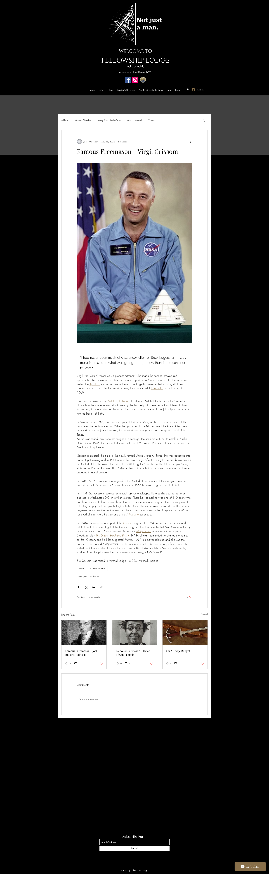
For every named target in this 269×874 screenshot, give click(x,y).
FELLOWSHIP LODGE (135, 60)
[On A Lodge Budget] (185, 632)
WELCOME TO (135, 51)
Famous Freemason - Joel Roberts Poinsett (81, 653)
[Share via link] (101, 587)
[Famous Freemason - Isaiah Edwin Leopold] (134, 632)
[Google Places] (187, 89)
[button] (203, 120)
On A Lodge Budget (178, 651)
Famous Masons (98, 568)
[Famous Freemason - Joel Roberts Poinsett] (83, 632)
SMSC (82, 568)
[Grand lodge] (143, 80)
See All (204, 614)
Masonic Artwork (134, 120)
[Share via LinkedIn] (93, 587)
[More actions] (190, 142)
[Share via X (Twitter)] (86, 587)
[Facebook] (128, 80)
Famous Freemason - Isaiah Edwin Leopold (133, 653)
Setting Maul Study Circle (108, 120)
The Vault (152, 120)
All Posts (64, 120)
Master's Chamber (83, 120)
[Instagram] (135, 80)
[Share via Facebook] (78, 587)
